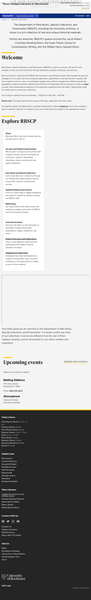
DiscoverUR (7, 472)
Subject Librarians (9, 529)
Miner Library (7, 504)
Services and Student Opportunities (21, 149)
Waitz (4, 548)
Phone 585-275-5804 (11, 535)
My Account (79, 16)
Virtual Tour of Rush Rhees (13, 554)
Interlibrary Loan (9, 467)
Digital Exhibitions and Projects (19, 189)
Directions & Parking (10, 551)
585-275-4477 (16, 391)
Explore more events (75, 361)
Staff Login (6, 585)
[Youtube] (18, 521)
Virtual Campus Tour (11, 557)
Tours (4, 559)
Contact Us (6, 526)
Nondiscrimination (10, 481)
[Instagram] (13, 521)
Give (87, 16)
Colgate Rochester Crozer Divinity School (13, 495)
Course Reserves (9, 461)
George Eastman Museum (13, 499)
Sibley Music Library (10, 507)
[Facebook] (3, 521)
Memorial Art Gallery (11, 501)
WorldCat (6, 478)
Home (4, 19)
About (8, 133)
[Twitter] (8, 521)
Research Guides (9, 464)
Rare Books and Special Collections (21, 173)
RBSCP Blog (11, 204)
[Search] (37, 16)
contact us (63, 106)
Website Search (8, 475)
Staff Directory (8, 470)
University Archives (14, 222)
